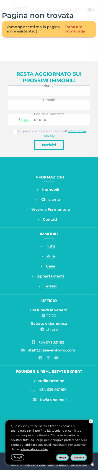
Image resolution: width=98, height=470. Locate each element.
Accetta (78, 457)
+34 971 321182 (51, 342)
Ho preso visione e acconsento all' (52, 133)
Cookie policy (58, 464)
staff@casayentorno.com (51, 350)
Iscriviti (49, 145)
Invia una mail (53, 400)
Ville (50, 256)
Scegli (18, 457)
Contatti (51, 219)
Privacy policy (35, 464)
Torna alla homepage (75, 29)
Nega (62, 457)
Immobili (50, 189)
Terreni (50, 286)
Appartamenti (50, 276)
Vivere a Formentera (50, 209)
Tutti (50, 246)
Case (50, 266)
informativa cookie (34, 449)
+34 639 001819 (53, 390)
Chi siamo (50, 199)
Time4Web (78, 464)
